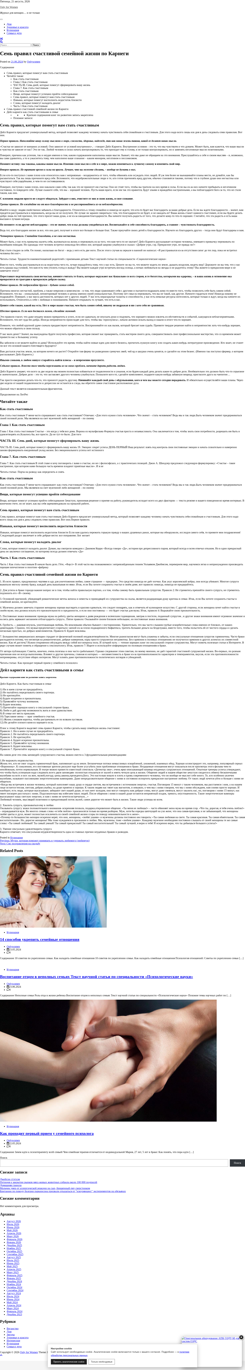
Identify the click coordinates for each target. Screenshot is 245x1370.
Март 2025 (13, 1272)
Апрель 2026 (14, 1233)
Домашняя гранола (11, 1185)
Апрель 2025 (14, 1269)
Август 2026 (14, 1221)
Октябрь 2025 (14, 1251)
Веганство (12, 1328)
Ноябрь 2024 (14, 1284)
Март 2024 (13, 1308)
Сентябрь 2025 (15, 1254)
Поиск (3, 1157)
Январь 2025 (14, 1278)
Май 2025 (12, 1266)
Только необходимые (101, 1361)
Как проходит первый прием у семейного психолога (47, 1133)
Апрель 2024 (14, 1305)
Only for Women (9, 7)
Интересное (13, 1340)
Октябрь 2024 (14, 1287)
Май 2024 (12, 1302)
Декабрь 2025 (14, 1245)
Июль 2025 (13, 1260)
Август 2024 (14, 1293)
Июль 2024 (13, 1296)
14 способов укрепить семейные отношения (39, 939)
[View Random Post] (1, 38)
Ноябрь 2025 (14, 1248)
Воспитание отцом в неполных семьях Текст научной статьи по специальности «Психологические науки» (96, 976)
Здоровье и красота (17, 27)
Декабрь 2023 (14, 1314)
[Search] (1, 41)
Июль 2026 (13, 1224)
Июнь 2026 (13, 1227)
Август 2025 (14, 1257)
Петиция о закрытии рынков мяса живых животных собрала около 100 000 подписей (48, 1182)
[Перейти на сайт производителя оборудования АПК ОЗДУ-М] (212, 1352)
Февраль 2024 (14, 1311)
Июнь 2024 (13, 1299)
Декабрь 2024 (14, 1281)
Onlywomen (33, 61)
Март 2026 (13, 1236)
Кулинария (13, 30)
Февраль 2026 (14, 1239)
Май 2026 (12, 1230)
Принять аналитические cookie (68, 1361)
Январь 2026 (14, 1242)
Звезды (11, 1334)
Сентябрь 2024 (15, 1290)
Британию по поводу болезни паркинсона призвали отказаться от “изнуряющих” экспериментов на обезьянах (63, 1191)
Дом (9, 24)
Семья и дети (14, 33)
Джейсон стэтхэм (10, 1179)
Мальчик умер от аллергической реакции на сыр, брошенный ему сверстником (45, 1188)
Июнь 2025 (13, 1263)
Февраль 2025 (14, 1275)
